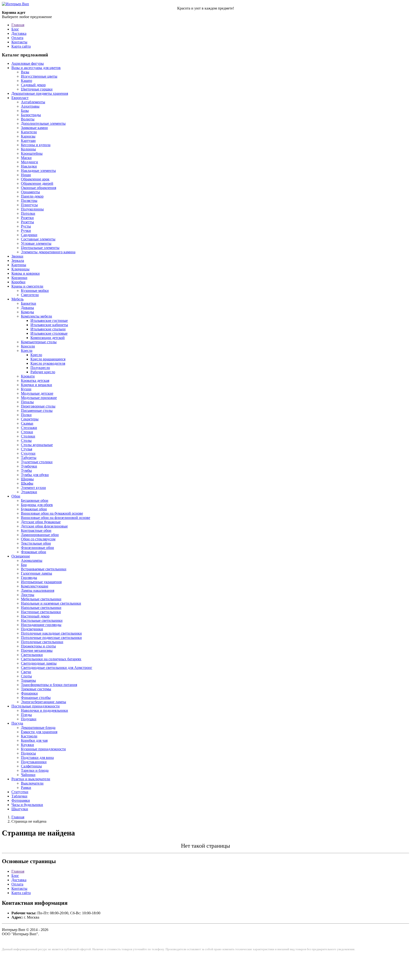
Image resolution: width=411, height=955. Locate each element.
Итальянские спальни (48, 329)
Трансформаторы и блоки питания (49, 685)
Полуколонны (32, 209)
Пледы (26, 715)
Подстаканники (34, 762)
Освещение (20, 556)
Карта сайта (21, 46)
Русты (26, 226)
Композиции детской (47, 338)
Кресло (36, 355)
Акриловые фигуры (27, 63)
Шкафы (27, 483)
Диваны (27, 308)
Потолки (28, 213)
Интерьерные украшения (41, 582)
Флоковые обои (33, 552)
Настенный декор (35, 616)
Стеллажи (29, 428)
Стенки (27, 432)
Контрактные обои (36, 530)
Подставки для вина (37, 758)
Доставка (18, 33)
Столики (28, 436)
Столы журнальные (37, 445)
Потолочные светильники (42, 642)
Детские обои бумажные (41, 522)
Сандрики (29, 235)
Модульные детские (37, 393)
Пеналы (27, 402)
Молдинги (29, 162)
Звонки (17, 256)
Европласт (20, 98)
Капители (29, 132)
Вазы (25, 72)
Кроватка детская (35, 380)
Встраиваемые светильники (43, 569)
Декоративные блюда (38, 728)
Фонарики (29, 693)
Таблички (19, 796)
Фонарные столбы (36, 698)
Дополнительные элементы (43, 123)
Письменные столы (37, 410)
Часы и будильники (27, 805)
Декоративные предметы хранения (39, 93)
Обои (15, 496)
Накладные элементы (38, 171)
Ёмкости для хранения (39, 732)
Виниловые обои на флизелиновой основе (55, 518)
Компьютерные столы (39, 342)
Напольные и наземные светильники (51, 603)
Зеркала (17, 261)
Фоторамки (20, 800)
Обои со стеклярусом (38, 539)
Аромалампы (31, 560)
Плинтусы (29, 205)
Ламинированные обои (40, 535)
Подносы (28, 753)
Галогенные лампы (36, 573)
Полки (26, 415)
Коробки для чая (34, 740)
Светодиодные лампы (39, 663)
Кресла (26, 350)
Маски (26, 158)
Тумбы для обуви (35, 475)
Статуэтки (19, 792)
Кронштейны (32, 153)
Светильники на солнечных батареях (51, 659)
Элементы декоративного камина (48, 252)
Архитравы (30, 106)
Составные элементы (38, 239)
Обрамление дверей (37, 183)
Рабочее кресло (42, 372)
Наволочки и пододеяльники (44, 710)
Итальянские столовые (49, 333)
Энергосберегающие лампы (43, 702)
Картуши (28, 141)
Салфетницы (31, 766)
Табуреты (28, 458)
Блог (15, 29)
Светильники (32, 655)
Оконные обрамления (38, 188)
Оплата (17, 38)
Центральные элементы (40, 248)
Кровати (28, 376)
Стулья (26, 449)
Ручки (26, 231)
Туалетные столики (37, 462)
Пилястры (29, 201)
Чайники (28, 775)
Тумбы (26, 470)
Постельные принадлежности (35, 706)
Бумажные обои (34, 509)
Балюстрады (31, 115)
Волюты (27, 119)
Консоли (28, 346)
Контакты (19, 42)
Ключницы (20, 269)
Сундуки (28, 453)
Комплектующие (34, 586)
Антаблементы (33, 102)
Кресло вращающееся (47, 359)
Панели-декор (32, 196)
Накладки (29, 166)
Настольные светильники (42, 620)
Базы (25, 111)
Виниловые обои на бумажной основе (52, 513)
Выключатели (32, 783)
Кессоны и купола (35, 145)
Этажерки (29, 492)
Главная (17, 25)
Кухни (26, 389)
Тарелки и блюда (35, 770)
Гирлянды (29, 578)
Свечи (26, 672)
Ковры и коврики (25, 273)
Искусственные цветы (39, 76)
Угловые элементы (36, 243)
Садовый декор (33, 85)
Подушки (28, 719)
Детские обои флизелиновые (44, 526)
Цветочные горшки (37, 89)
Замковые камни (34, 128)
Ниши (26, 175)
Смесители (30, 295)
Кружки (27, 745)
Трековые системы (36, 689)
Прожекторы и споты (38, 646)
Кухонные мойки (35, 290)
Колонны (28, 149)
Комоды (27, 312)
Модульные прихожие (39, 398)
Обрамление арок (35, 179)
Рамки (26, 788)
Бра (24, 565)
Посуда (17, 723)
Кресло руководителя (47, 363)
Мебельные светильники (41, 599)
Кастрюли (29, 736)
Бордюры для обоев (37, 505)
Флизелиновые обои (37, 548)
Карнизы (28, 136)
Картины (18, 265)
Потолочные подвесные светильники (51, 638)
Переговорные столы (38, 406)
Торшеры (28, 680)
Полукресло (40, 368)
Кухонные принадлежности (43, 749)
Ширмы (27, 479)
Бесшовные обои (34, 500)
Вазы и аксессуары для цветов (36, 68)
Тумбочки (29, 466)
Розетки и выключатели (30, 779)
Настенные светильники (41, 612)
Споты (26, 676)
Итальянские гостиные (49, 320)
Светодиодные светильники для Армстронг (56, 668)
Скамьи (27, 423)
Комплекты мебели (36, 316)
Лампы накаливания (37, 590)
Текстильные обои (36, 543)
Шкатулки (19, 809)
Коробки (18, 282)
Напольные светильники (41, 608)
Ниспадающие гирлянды (41, 625)
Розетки (27, 218)
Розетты (27, 222)
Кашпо (26, 81)
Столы (26, 440)
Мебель (17, 299)
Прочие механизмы (37, 650)
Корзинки (19, 278)
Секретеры (30, 419)
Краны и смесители (27, 286)
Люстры (27, 595)
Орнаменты (30, 192)
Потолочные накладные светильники (51, 633)
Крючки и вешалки (36, 385)
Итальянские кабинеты (49, 325)
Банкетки (28, 303)
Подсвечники (32, 629)
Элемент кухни (33, 488)
